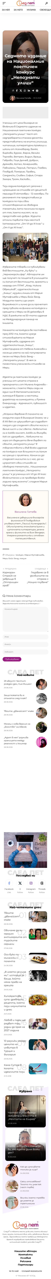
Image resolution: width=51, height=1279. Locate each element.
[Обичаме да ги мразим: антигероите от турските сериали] (38, 934)
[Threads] (42, 886)
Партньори (25, 1264)
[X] (20, 886)
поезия (23, 558)
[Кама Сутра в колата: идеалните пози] (38, 1068)
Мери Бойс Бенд (11, 558)
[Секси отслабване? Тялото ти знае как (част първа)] (11, 1186)
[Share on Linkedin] (29, 90)
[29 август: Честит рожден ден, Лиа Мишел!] (41, 684)
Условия (25, 1258)
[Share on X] (21, 90)
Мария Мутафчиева (34, 555)
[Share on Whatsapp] (25, 90)
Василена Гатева (23, 98)
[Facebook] (9, 886)
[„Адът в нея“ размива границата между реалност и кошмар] (41, 742)
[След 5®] (25, 3)
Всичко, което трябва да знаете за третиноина (32, 1201)
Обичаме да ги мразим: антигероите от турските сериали (15, 937)
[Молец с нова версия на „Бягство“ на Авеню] (41, 727)
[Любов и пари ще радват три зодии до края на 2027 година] (38, 1023)
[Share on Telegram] (33, 90)
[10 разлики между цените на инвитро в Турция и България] (38, 1044)
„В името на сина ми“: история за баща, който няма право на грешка (15, 978)
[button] (5, 3)
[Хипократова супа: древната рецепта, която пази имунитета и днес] (38, 999)
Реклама (25, 1261)
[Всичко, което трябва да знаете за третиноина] (11, 1202)
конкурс (20, 555)
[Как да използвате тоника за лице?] (11, 1170)
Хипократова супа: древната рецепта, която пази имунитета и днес (15, 1003)
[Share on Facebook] (17, 90)
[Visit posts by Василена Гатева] (12, 98)
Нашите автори (25, 1251)
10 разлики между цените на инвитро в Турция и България (15, 1047)
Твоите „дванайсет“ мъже (19, 711)
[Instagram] (31, 886)
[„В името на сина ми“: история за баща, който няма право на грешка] (38, 975)
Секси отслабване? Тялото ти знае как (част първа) (30, 1184)
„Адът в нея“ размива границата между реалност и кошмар (16, 740)
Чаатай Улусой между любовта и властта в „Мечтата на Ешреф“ (22, 1116)
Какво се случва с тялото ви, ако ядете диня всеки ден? (24, 1149)
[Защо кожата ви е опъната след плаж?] (41, 698)
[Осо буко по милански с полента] (38, 958)
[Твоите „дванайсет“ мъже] (41, 712)
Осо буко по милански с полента (11, 958)
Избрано (25, 1091)
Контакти (25, 1254)
